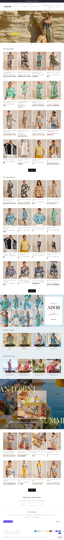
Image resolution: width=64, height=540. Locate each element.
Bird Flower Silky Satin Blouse (38, 280)
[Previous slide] (26, 44)
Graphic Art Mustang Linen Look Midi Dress (53, 228)
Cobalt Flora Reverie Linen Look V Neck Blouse (9, 281)
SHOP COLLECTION (32, 404)
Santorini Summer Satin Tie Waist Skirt (38, 480)
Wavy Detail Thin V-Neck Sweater (38, 253)
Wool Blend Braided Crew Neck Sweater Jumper (38, 160)
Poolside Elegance (24, 375)
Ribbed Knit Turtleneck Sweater (9, 159)
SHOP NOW (32, 310)
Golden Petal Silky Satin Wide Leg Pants (24, 73)
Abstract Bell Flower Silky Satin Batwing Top (38, 102)
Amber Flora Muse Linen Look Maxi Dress (53, 200)
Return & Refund (46, 515)
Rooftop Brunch (38, 375)
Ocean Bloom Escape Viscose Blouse (39, 227)
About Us (10, 515)
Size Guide (52, 515)
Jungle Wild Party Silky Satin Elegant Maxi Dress (37, 73)
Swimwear (53, 348)
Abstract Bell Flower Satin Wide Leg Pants (53, 102)
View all (32, 170)
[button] (23, 4)
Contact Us (22, 515)
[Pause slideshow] (37, 44)
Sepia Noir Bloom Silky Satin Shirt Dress (24, 200)
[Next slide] (34, 44)
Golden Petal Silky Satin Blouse (24, 280)
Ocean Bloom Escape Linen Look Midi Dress (24, 228)
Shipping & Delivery (37, 515)
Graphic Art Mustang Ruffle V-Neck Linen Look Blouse (9, 102)
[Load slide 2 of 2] (31, 44)
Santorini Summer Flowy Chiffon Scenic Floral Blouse (53, 131)
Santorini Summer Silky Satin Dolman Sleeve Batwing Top (8, 452)
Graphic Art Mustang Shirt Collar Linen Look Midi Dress (24, 102)
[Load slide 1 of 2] (29, 44)
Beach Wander (9, 375)
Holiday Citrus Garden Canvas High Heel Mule (39, 452)
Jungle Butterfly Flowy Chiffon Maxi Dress (54, 73)
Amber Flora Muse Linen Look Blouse (38, 200)
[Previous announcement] (3, 1)
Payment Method (28, 515)
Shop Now (32, 26)
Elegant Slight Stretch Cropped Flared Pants (23, 160)
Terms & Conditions (35, 517)
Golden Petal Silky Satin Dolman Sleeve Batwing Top (9, 73)
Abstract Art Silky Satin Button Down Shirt (54, 160)
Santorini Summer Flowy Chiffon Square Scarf (53, 452)
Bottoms (24, 348)
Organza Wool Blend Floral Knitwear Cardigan (54, 254)
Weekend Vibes (53, 375)
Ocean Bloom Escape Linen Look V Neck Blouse (9, 228)
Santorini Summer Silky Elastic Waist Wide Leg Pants (25, 452)
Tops (9, 348)
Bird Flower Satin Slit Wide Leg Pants (53, 281)
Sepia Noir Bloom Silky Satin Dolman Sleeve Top (8, 200)
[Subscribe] (41, 504)
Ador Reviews (16, 515)
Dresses (38, 348)
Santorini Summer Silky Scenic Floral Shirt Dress (39, 131)
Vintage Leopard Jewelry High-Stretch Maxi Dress (23, 131)
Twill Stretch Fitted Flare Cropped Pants (24, 480)
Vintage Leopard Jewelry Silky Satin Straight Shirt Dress (10, 131)
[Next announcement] (60, 1)
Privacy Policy (27, 517)
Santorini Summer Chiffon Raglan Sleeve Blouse (9, 480)
